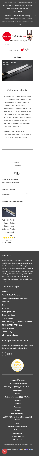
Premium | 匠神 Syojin (17, 380)
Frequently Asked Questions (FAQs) (15, 298)
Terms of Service (8, 328)
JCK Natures (17, 390)
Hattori (17, 393)
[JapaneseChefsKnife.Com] (17, 36)
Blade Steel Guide (8, 315)
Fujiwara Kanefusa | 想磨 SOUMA (17, 397)
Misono (17, 410)
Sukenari (17, 430)
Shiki (17, 423)
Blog (3, 305)
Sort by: (16, 162)
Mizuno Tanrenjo (17, 413)
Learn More (17, 11)
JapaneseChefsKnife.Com (23, 444)
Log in (16, 51)
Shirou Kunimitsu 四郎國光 (17, 426)
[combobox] (17, 44)
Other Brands (17, 440)
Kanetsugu (17, 403)
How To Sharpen (8, 318)
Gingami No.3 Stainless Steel (12, 201)
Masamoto (17, 407)
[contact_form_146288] (4, 451)
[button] (8, 238)
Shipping (5, 291)
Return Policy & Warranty (11, 295)
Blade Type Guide (8, 311)
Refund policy (7, 331)
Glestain (17, 400)
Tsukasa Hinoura (17, 436)
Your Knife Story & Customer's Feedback (17, 321)
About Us (5, 301)
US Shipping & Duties (10, 335)
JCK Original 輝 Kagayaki (17, 383)
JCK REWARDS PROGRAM (12, 325)
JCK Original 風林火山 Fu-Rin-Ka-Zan (17, 387)
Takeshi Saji (17, 433)
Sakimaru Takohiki (17, 90)
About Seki (6, 308)
